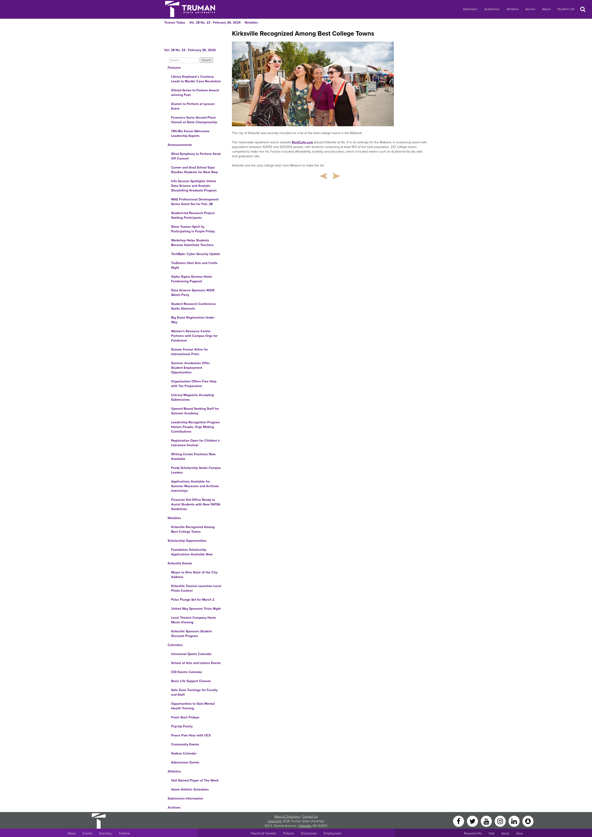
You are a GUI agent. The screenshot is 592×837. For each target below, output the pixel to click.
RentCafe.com (302, 142)
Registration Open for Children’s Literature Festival (195, 443)
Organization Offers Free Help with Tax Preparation (193, 383)
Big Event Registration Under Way (192, 320)
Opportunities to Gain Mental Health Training (193, 706)
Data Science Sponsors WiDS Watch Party (192, 292)
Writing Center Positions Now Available (193, 456)
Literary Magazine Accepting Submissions (192, 397)
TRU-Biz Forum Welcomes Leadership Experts (190, 133)
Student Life (566, 9)
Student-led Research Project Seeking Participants (193, 215)
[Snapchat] (527, 821)
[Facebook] (459, 821)
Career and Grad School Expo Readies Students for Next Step (194, 170)
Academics (492, 9)
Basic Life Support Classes (191, 681)
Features (174, 68)
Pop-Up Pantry (182, 726)
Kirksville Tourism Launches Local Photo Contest (196, 588)
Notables (251, 23)
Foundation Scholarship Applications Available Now (192, 552)
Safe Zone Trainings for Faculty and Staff (194, 692)
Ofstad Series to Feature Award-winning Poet (195, 92)
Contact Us (310, 817)
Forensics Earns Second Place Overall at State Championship (194, 120)
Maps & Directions (287, 817)
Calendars (175, 645)
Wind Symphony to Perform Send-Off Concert (196, 156)
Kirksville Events (180, 563)
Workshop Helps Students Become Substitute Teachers (192, 242)
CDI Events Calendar (186, 672)
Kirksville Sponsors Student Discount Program (191, 633)
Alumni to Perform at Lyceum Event (193, 106)
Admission (470, 9)
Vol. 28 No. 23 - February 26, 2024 (214, 23)
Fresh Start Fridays (185, 717)
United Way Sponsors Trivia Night (196, 609)
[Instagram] (501, 821)
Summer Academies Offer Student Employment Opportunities (190, 367)
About (546, 9)
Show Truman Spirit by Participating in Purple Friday (193, 229)
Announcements (180, 145)
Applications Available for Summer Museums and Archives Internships (195, 486)
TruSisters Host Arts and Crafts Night (194, 265)
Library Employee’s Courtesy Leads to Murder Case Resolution (196, 79)
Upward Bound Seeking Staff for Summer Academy (195, 411)
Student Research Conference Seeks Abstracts (193, 306)
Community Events (185, 744)
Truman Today (174, 23)
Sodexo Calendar (184, 753)
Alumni (530, 9)
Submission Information (185, 798)
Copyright (274, 821)
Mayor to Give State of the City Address (194, 574)
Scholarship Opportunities (187, 541)
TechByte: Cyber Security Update (195, 254)
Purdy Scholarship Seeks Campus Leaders (196, 470)
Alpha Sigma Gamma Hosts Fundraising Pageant (191, 279)
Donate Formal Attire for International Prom (189, 352)
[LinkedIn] (514, 821)
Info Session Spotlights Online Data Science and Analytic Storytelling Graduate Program (194, 185)
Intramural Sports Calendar (191, 654)
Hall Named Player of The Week (195, 780)
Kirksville (305, 826)
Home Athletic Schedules (190, 789)
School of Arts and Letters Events (196, 663)
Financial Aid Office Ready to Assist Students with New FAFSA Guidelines (195, 504)
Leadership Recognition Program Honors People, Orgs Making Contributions (195, 427)
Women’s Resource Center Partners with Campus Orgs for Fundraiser (194, 335)
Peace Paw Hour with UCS (191, 735)
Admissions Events (185, 762)
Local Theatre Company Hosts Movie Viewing (193, 620)
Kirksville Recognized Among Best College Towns (193, 529)
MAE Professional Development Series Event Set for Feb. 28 (195, 201)
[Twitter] (473, 821)
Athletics (512, 9)
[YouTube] (487, 821)
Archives (174, 807)
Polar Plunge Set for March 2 (192, 600)
